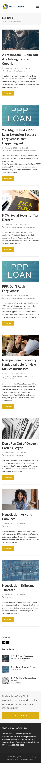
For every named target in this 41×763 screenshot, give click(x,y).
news (24, 71)
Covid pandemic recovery (20, 376)
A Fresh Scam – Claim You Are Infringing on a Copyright (20, 59)
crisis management (30, 150)
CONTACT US (20, 715)
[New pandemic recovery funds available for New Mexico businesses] (20, 345)
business (8, 71)
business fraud (17, 71)
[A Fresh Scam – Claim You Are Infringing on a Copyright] (20, 40)
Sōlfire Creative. (28, 759)
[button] (37, 7)
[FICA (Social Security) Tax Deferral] (20, 200)
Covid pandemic (17, 150)
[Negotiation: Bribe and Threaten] (20, 570)
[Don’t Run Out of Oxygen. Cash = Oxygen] (20, 428)
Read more (8, 93)
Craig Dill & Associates (22, 757)
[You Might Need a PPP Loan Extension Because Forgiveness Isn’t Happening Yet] (20, 115)
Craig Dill (27, 68)
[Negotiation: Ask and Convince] (20, 499)
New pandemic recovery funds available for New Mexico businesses (19, 364)
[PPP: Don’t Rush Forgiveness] (20, 271)
